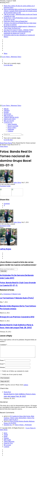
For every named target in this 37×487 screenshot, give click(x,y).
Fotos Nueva (8, 143)
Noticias (7, 114)
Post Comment (5, 378)
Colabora (10, 131)
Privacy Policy (12, 127)
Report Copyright (13, 126)
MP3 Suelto (8, 115)
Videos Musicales (11, 117)
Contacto (8, 122)
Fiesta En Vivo (10, 119)
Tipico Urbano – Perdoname (23, 425)
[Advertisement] (18, 86)
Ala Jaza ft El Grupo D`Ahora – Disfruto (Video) (18, 30)
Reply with (5, 381)
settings (26, 385)
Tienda (7, 110)
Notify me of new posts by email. (12, 374)
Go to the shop (8, 65)
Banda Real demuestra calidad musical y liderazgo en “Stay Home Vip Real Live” (20, 27)
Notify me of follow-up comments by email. (15, 371)
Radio (6, 112)
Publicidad (11, 129)
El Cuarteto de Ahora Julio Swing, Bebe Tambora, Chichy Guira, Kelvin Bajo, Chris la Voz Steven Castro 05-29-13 (19, 417)
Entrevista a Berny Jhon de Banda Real (15, 21)
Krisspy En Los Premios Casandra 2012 (17, 317)
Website (2, 367)
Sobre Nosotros (12, 124)
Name (2, 360)
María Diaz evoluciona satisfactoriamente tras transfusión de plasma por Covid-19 (17, 32)
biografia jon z (8, 425)
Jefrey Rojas (17, 182)
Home (2, 143)
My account (9, 121)
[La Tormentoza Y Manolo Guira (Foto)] (10, 294)
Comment (3, 344)
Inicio (6, 109)
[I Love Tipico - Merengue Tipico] (10, 56)
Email (2, 364)
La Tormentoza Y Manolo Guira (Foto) (17, 298)
